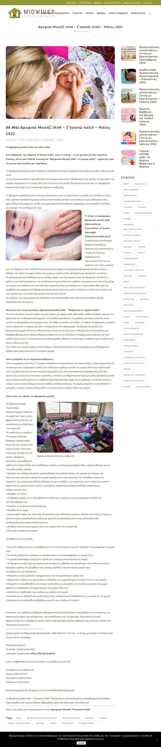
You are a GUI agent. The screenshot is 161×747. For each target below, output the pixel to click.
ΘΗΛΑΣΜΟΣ (130, 264)
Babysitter (140, 184)
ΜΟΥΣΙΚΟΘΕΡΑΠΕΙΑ (133, 311)
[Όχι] (157, 739)
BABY (19, 718)
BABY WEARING (131, 190)
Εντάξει (81, 743)
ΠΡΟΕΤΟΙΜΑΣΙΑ (132, 328)
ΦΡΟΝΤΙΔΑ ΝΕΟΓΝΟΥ (134, 375)
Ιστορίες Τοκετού (112, 2)
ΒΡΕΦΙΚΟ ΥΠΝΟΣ (132, 241)
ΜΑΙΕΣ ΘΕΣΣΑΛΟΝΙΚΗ (19, 723)
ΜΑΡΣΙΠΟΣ (129, 299)
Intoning (128, 207)
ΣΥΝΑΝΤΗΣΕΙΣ (86, 723)
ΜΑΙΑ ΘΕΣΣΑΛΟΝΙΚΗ (134, 288)
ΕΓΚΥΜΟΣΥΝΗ (131, 258)
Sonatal (142, 207)
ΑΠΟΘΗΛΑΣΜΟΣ (143, 213)
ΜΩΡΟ (53, 723)
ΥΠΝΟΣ (127, 369)
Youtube (147, 2)
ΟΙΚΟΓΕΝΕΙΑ (142, 317)
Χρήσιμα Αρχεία (132, 2)
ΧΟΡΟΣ (127, 387)
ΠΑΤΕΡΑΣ (140, 323)
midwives (49, 139)
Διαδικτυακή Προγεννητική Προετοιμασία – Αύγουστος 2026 (148, 76)
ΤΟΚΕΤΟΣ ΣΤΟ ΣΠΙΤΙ (134, 363)
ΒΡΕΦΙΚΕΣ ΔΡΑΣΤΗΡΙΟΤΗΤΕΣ (42, 718)
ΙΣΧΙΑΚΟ (128, 276)
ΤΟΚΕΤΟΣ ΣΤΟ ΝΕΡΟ (134, 357)
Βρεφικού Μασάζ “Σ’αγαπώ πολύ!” (71, 709)
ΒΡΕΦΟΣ (89, 718)
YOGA (126, 213)
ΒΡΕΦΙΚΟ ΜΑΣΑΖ (71, 718)
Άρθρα (97, 2)
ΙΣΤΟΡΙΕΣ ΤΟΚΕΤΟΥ (134, 270)
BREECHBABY (130, 195)
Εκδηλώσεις (85, 2)
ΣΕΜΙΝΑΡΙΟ (68, 723)
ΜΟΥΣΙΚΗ (128, 305)
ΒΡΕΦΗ (127, 219)
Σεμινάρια (71, 2)
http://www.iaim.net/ (98, 236)
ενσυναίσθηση (144, 387)
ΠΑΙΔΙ (126, 323)
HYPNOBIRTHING (132, 201)
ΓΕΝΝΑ (141, 247)
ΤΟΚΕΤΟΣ (129, 352)
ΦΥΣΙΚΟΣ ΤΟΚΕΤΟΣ (134, 381)
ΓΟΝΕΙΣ (103, 718)
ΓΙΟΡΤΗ (127, 253)
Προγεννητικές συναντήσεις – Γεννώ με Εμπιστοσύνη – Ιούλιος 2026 (149, 95)
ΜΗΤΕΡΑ (40, 723)
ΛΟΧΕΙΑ (142, 276)
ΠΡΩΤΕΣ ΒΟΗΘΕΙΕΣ (133, 334)
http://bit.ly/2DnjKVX (43, 653)
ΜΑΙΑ (126, 282)
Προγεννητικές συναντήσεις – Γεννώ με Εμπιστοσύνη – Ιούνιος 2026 (149, 137)
